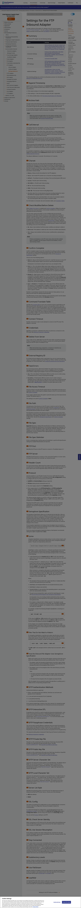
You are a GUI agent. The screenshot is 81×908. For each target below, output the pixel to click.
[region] (40, 902)
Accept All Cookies (66, 902)
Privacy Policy (35, 906)
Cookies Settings (56, 902)
